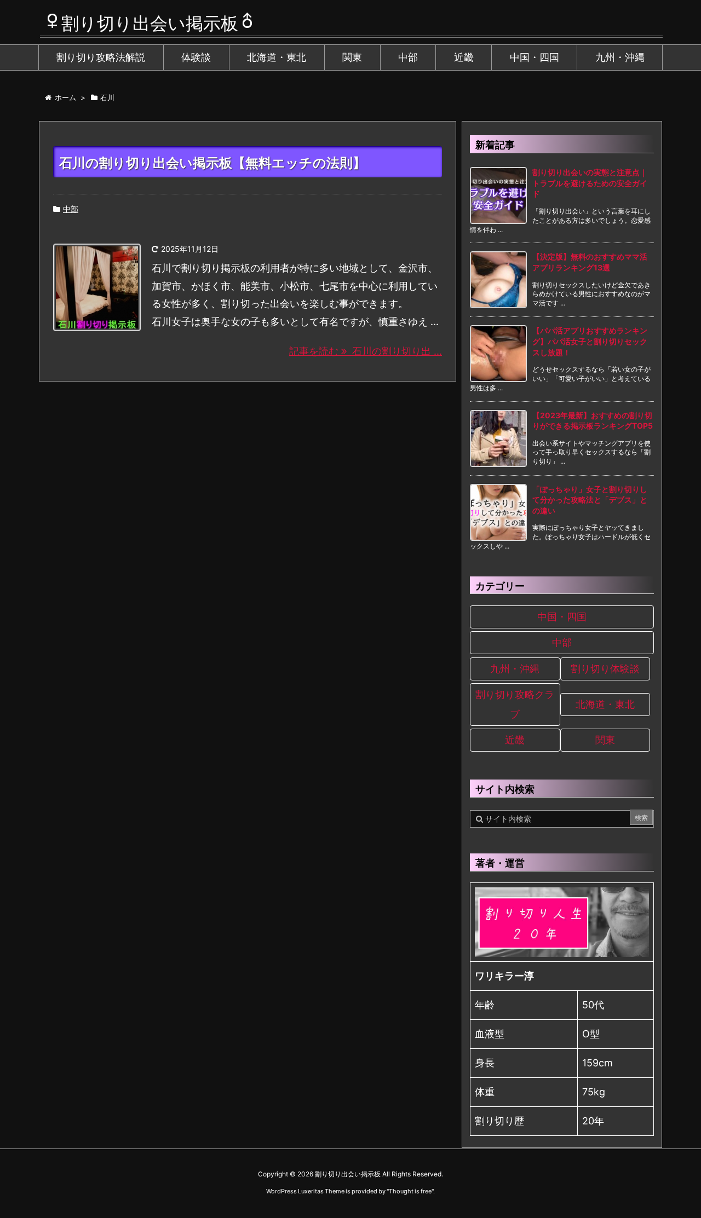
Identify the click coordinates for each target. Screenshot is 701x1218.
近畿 (515, 740)
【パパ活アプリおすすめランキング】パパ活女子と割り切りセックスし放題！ (589, 341)
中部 (70, 208)
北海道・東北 (605, 704)
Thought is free (410, 1191)
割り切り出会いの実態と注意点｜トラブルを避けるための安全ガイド (589, 183)
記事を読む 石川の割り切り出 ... (365, 351)
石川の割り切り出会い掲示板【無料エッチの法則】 (212, 163)
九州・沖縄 (514, 668)
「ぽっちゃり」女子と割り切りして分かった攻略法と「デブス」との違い (589, 499)
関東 (605, 740)
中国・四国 (562, 616)
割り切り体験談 (605, 668)
